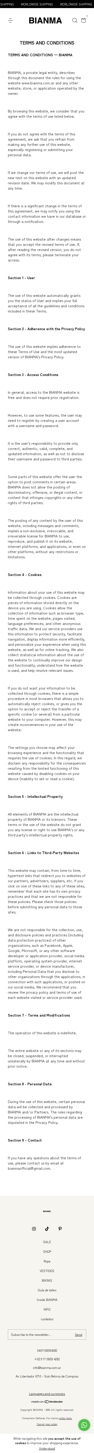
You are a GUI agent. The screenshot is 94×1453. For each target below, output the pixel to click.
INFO (47, 1309)
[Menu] (11, 20)
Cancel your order (47, 1424)
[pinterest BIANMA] (60, 1228)
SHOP (47, 1251)
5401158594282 (47, 1350)
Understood (47, 1448)
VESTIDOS (47, 1270)
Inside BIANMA (47, 1299)
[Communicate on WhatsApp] (84, 1425)
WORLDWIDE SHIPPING (30, 4)
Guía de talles (47, 1290)
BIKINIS (47, 1280)
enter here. (65, 1418)
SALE (47, 1241)
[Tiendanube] (47, 1402)
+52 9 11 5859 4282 (47, 1359)
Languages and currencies (47, 1393)
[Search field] (74, 20)
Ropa (47, 1261)
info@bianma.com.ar (47, 1367)
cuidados (47, 1319)
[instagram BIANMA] (34, 1228)
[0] (82, 21)
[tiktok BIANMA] (47, 1228)
